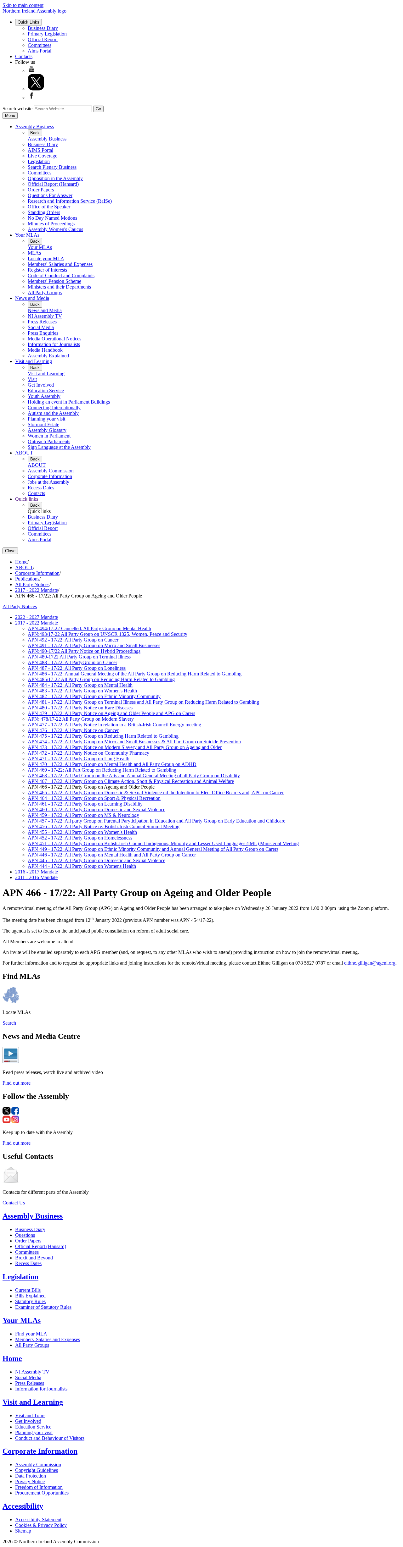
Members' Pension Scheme (54, 281)
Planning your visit (46, 418)
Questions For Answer (50, 195)
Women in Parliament (49, 435)
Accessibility (23, 1506)
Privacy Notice (30, 1481)
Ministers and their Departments (59, 286)
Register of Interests (47, 270)
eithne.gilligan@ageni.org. (370, 963)
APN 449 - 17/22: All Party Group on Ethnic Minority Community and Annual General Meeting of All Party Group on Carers (153, 849)
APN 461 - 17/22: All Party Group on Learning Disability (85, 804)
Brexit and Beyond (34, 1257)
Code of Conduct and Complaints (61, 275)
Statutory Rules (30, 1301)
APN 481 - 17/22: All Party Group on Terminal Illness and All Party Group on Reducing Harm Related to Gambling (143, 702)
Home (21, 561)
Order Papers (41, 189)
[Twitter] (36, 88)
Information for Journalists (54, 344)
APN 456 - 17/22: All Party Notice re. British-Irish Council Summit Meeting (103, 826)
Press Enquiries (43, 333)
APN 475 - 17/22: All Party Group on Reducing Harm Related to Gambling (103, 736)
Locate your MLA (46, 258)
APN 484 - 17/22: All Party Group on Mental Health (80, 685)
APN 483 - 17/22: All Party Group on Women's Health (82, 690)
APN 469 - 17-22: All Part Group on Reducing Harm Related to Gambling (102, 770)
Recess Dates (41, 487)
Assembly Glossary (47, 430)
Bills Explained (30, 1295)
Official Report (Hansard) (53, 184)
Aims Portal (39, 50)
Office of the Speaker (49, 206)
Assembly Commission (51, 470)
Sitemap (23, 1530)
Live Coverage (42, 155)
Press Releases (42, 321)
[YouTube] (31, 71)
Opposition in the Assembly (55, 178)
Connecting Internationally (54, 407)
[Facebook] (31, 97)
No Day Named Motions (52, 218)
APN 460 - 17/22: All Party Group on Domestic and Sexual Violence (96, 809)
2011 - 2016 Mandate (36, 877)
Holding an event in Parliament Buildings (69, 402)
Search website (17, 108)
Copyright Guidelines (36, 1470)
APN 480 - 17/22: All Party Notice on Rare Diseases (80, 707)
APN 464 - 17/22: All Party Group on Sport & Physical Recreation (94, 798)
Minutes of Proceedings (51, 223)
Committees (39, 45)
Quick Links (28, 22)
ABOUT (24, 452)
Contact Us (14, 1202)
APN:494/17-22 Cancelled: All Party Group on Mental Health (89, 628)
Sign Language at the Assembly (59, 447)
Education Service (46, 390)
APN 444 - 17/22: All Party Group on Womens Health (82, 866)
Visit (32, 379)
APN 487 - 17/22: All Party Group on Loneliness (77, 668)
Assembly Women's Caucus (55, 229)
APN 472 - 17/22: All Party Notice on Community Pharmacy (88, 753)
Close (10, 550)
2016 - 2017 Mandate (36, 871)
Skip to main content (23, 5)
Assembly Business (34, 126)
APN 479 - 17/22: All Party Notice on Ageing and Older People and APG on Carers (111, 713)
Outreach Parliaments (49, 441)
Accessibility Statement (38, 1519)
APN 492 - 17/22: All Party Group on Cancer (73, 639)
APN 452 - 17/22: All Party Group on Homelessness (80, 837)
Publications (27, 578)
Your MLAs (27, 235)
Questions (25, 1235)
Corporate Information (50, 476)
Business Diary (43, 28)
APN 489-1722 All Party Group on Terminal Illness (79, 656)
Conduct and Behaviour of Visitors (49, 1438)
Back (35, 132)
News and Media (32, 298)
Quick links (26, 499)
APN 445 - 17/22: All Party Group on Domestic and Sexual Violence (96, 860)
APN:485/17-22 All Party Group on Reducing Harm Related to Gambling (101, 679)
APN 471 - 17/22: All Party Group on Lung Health (78, 758)
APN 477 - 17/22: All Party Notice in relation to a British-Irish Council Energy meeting (114, 724)
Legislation (39, 161)
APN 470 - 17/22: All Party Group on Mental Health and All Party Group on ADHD (112, 764)
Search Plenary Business (52, 167)
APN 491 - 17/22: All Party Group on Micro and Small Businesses (94, 645)
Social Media (41, 327)
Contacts (23, 56)
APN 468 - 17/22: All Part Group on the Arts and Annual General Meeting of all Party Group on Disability (134, 775)
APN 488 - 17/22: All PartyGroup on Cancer (72, 662)
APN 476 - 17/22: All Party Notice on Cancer (73, 730)
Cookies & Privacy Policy (41, 1525)
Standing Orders (44, 212)
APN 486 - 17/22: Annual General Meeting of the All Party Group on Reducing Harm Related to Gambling (134, 673)
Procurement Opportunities (42, 1492)
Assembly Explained (48, 355)
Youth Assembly (44, 396)
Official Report (43, 39)
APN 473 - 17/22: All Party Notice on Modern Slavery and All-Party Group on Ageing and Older (125, 747)
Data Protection (30, 1475)
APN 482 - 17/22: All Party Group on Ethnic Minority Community (94, 696)
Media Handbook (45, 350)
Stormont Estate (43, 424)
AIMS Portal (40, 150)
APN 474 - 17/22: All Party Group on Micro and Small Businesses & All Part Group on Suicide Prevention (134, 741)
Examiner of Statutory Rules (43, 1307)
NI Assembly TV (45, 316)
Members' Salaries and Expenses (60, 264)
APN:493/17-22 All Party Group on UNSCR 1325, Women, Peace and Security (107, 634)
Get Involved (41, 385)
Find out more (17, 1083)
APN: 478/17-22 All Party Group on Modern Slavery (81, 719)
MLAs (34, 253)
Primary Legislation (47, 33)
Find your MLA (31, 1333)
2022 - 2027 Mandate (36, 617)
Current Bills (28, 1290)
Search (9, 1023)
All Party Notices (32, 584)
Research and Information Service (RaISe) (70, 201)
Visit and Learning (33, 361)
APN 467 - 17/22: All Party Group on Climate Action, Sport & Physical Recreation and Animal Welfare (131, 781)
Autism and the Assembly (53, 413)
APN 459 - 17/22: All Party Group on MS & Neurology (83, 815)
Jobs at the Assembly (48, 482)
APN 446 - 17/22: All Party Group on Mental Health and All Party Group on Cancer (112, 854)
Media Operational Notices (54, 338)
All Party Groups (45, 292)
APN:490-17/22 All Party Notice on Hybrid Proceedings (84, 651)
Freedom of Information (39, 1487)
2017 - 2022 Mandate (36, 590)
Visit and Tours (30, 1415)
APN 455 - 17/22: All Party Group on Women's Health (82, 832)
